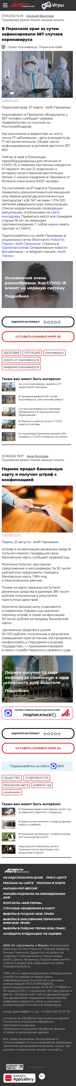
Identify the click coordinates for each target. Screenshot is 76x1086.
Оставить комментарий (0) (38, 336)
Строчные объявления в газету (29, 908)
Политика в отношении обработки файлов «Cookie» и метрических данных (34, 1030)
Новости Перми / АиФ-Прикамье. (33, 242)
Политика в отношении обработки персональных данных (28, 1023)
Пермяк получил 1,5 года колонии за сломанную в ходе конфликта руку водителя (37, 677)
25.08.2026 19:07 (13, 456)
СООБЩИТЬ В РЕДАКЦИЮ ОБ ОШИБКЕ (32, 934)
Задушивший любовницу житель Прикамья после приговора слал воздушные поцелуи (39, 849)
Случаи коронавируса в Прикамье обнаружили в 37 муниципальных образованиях (39, 411)
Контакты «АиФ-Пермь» (22, 903)
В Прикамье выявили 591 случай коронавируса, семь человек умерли (41, 398)
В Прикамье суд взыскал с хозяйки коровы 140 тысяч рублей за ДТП (45, 835)
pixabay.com (10, 100)
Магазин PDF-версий (20, 888)
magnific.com (11, 535)
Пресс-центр (56, 877)
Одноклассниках (15, 247)
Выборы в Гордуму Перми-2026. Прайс (34, 928)
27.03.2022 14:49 (12, 16)
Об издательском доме (23, 877)
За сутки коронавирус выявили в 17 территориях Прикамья (40, 386)
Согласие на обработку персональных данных (36, 1018)
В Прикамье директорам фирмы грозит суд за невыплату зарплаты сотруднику (45, 811)
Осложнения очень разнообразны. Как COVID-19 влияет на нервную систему (35, 283)
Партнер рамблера (36, 1067)
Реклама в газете (51, 883)
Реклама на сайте (18, 883)
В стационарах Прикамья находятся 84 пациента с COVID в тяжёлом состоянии (43, 435)
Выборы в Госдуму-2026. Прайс (28, 914)
